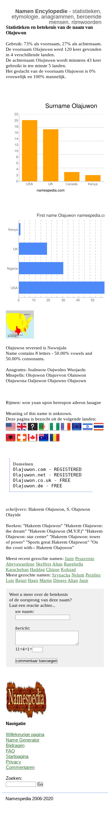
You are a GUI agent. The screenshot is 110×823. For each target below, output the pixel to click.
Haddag (37, 569)
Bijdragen (15, 745)
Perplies (93, 574)
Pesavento (84, 558)
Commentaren (20, 767)
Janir (69, 558)
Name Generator (22, 739)
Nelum (78, 574)
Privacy (13, 761)
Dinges (60, 580)
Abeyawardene (20, 564)
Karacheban (17, 569)
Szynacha (61, 574)
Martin (45, 580)
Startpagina (17, 756)
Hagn (33, 580)
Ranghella (73, 564)
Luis (10, 580)
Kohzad (68, 569)
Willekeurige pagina (25, 734)
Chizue (53, 569)
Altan (57, 564)
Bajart (21, 580)
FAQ (10, 750)
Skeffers (43, 564)
